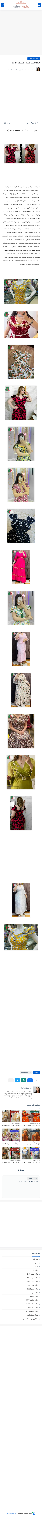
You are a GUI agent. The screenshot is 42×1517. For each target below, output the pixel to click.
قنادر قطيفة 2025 (32, 1307)
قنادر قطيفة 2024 (32, 1304)
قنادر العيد (34, 1270)
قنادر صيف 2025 (32, 1281)
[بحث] (2, 5)
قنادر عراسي (33, 1293)
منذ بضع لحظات (34, 1123)
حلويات (35, 1263)
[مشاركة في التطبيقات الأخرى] (11, 1080)
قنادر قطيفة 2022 (32, 1300)
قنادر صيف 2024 (33, 58)
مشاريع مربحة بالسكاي (30, 1319)
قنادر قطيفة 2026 (32, 1311)
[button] (30, 1080)
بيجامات (35, 1259)
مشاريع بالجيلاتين (32, 1315)
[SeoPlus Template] (33, 1513)
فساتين (35, 1266)
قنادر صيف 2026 (32, 1285)
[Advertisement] (21, 33)
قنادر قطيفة (34, 1296)
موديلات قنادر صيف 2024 (31, 1125)
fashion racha (11, 1513)
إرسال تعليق (33, 1178)
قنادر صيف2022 (32, 1289)
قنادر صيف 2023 (32, 1274)
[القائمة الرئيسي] (39, 5)
